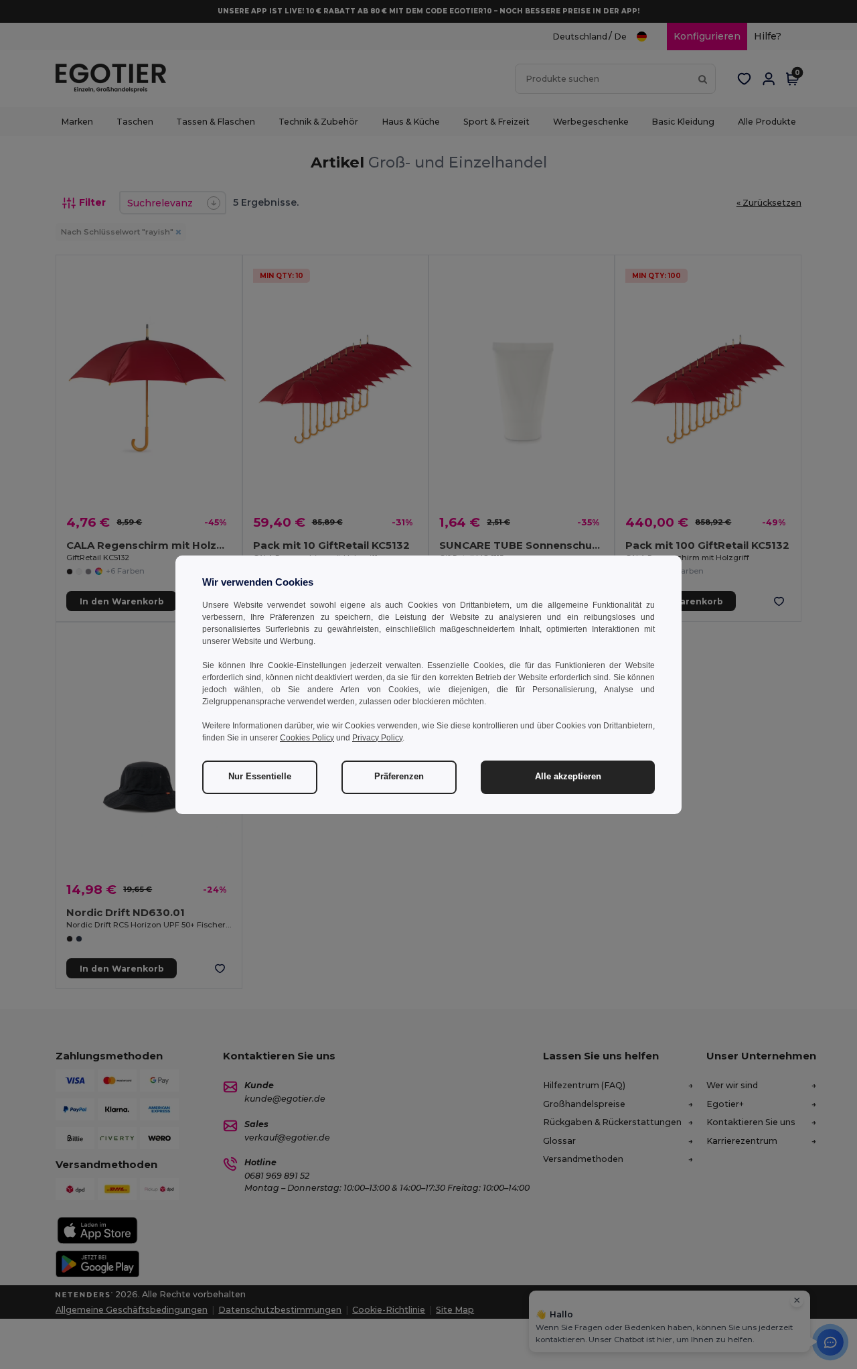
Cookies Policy (307, 737)
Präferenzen (399, 776)
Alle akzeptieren (568, 776)
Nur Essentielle (259, 776)
